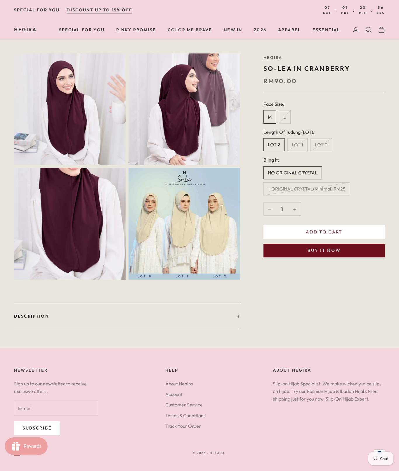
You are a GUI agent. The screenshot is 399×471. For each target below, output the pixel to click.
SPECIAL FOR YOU (82, 29)
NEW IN (233, 29)
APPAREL (289, 29)
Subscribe (37, 428)
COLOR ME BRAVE (190, 29)
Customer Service (184, 405)
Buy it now (324, 250)
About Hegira (179, 384)
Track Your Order (183, 426)
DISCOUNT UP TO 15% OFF (99, 10)
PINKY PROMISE (136, 29)
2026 (260, 29)
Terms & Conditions (185, 415)
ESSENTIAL (326, 29)
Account (174, 394)
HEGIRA (272, 57)
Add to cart (324, 232)
